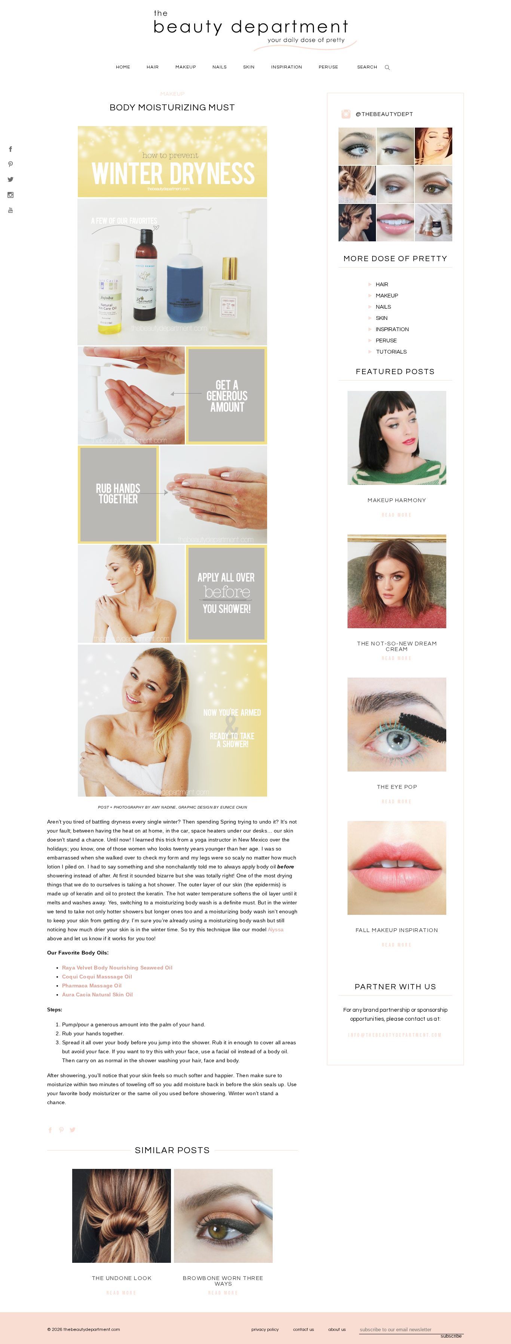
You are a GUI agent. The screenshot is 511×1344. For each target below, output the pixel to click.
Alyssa (276, 929)
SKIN (382, 318)
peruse (328, 67)
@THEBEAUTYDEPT (384, 114)
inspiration (286, 67)
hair (153, 67)
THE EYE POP (397, 787)
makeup (185, 67)
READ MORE (122, 1293)
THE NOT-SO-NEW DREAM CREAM (397, 646)
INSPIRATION (392, 329)
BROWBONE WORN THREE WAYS (223, 1281)
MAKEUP (387, 296)
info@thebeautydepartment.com (395, 1035)
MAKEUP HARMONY (397, 500)
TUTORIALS (391, 352)
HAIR (382, 284)
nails (219, 67)
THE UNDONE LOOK (122, 1278)
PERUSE (386, 340)
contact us (303, 1329)
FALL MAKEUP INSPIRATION (397, 930)
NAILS (383, 307)
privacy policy (265, 1329)
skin (249, 67)
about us (337, 1329)
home (123, 67)
